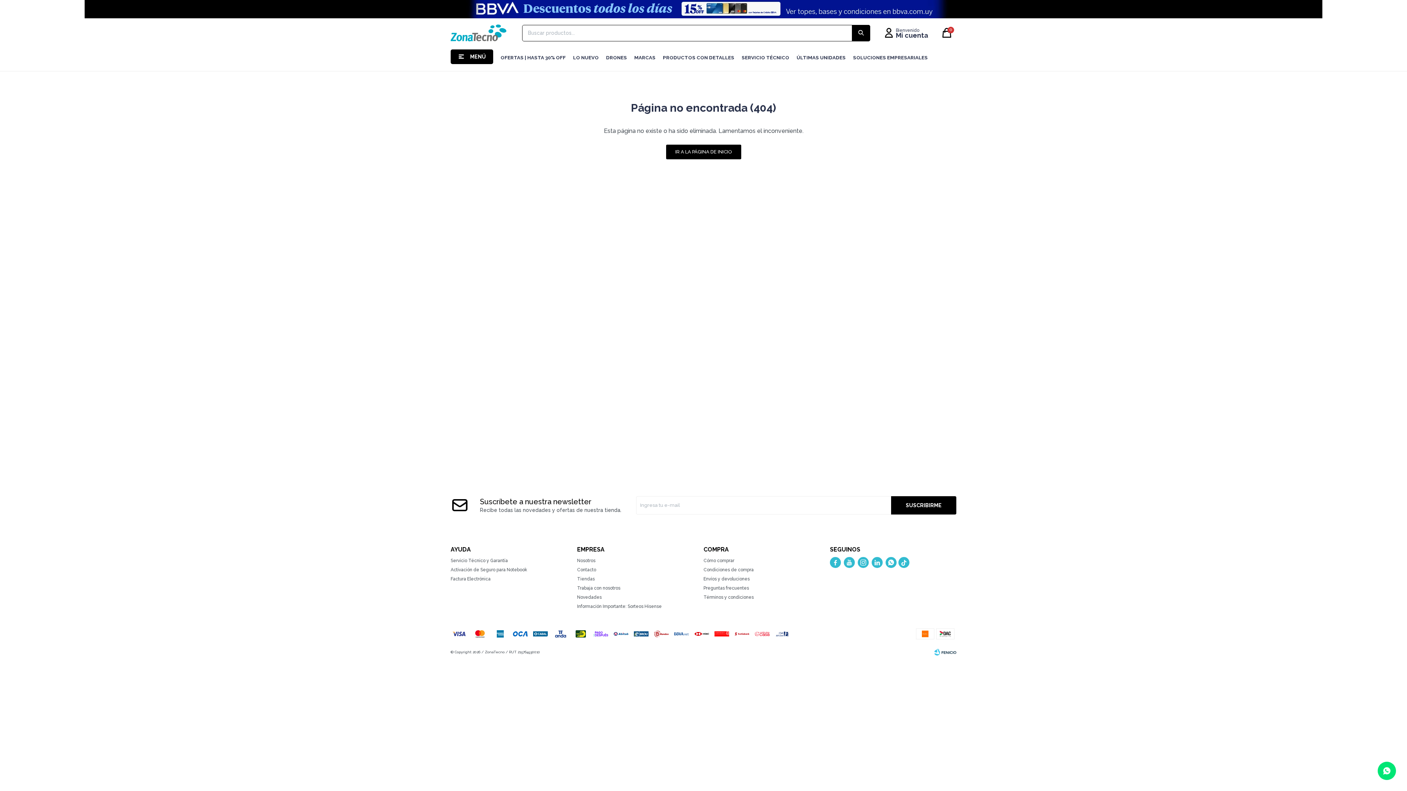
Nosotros (586, 560)
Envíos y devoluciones (727, 579)
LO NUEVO (586, 57)
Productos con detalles (698, 57)
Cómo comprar (719, 560)
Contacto (586, 569)
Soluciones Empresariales (890, 57)
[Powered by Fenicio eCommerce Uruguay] (945, 652)
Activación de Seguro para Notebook (489, 569)
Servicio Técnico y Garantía (479, 560)
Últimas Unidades (821, 57)
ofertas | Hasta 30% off (533, 57)
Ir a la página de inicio (703, 152)
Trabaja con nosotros (598, 588)
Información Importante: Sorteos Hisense (619, 606)
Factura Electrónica (471, 579)
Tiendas (586, 579)
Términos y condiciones (729, 597)
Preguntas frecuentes (726, 588)
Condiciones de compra (729, 569)
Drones (616, 57)
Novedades (589, 597)
